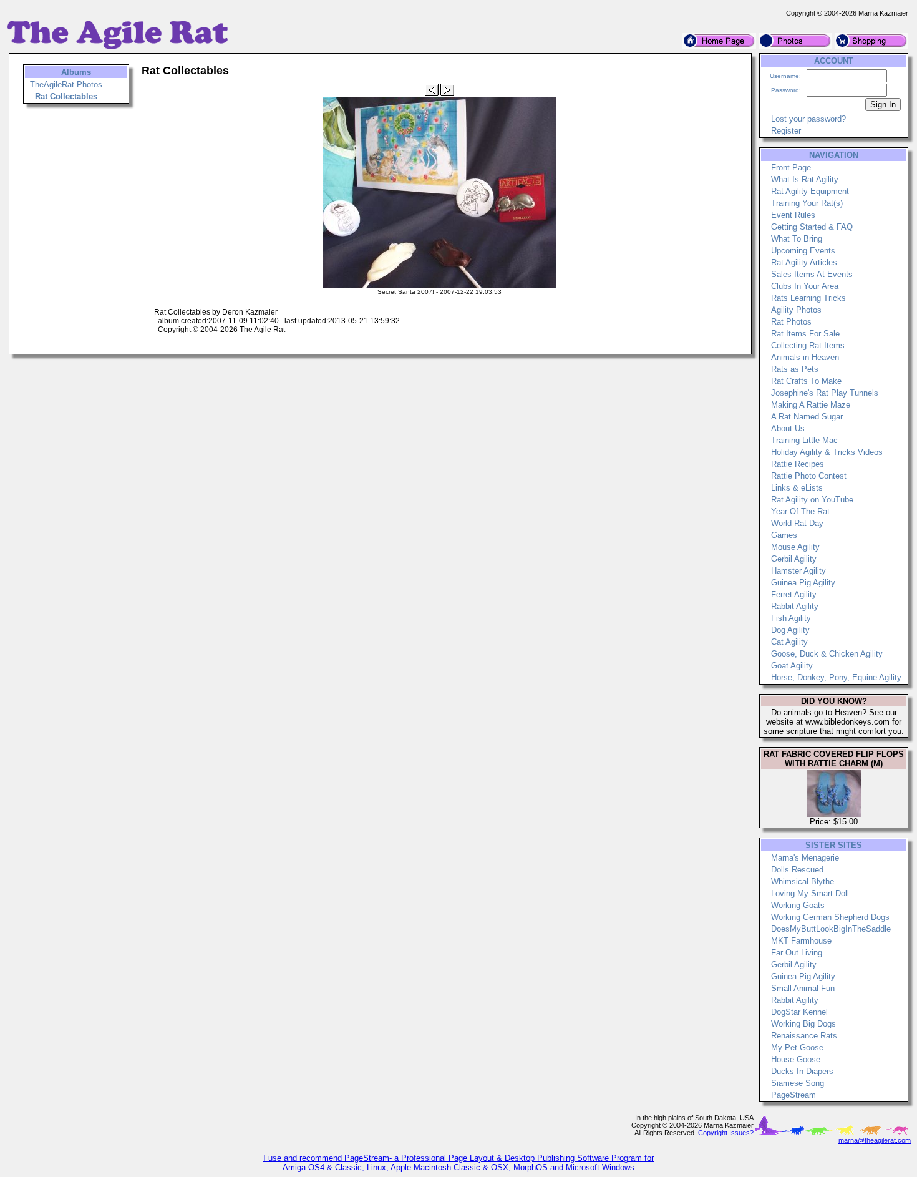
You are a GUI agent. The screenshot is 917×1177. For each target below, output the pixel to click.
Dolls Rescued (797, 869)
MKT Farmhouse (801, 940)
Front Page (791, 167)
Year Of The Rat (800, 511)
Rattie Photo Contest (809, 476)
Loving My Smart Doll (810, 893)
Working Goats (798, 905)
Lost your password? (808, 119)
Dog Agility (790, 630)
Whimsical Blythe (802, 881)
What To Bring (796, 238)
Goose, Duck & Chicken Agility (827, 653)
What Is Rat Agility (804, 179)
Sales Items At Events (812, 274)
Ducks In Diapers (802, 1071)
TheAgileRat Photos (66, 84)
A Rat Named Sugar (807, 416)
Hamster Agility (798, 570)
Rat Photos (791, 321)
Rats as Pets (794, 369)
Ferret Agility (794, 594)
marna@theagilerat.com (874, 1140)
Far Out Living (796, 952)
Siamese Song (797, 1083)
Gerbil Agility (794, 559)
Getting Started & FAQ (812, 227)
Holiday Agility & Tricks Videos (827, 452)
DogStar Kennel (799, 1012)
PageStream (793, 1095)
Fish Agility (791, 618)
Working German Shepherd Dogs (830, 917)
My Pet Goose (797, 1047)
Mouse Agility (795, 547)
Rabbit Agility (794, 606)
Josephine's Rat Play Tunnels (824, 393)
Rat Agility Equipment (810, 191)
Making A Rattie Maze (810, 404)
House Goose (795, 1059)
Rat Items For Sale (805, 333)
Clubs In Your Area (804, 286)
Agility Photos (796, 310)
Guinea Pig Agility (803, 582)
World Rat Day (797, 523)
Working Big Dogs (803, 1023)
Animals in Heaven (805, 357)
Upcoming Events (803, 250)
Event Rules (793, 215)
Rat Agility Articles (804, 262)
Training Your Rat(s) (807, 203)
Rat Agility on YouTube (812, 499)
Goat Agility (792, 665)
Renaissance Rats (804, 1035)
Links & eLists (797, 487)
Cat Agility (789, 642)
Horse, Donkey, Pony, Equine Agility (836, 677)
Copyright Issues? (726, 1132)
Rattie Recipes (797, 464)
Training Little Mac (804, 440)
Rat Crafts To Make (806, 381)
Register (786, 130)
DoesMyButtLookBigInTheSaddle (831, 929)
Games (784, 535)
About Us (788, 428)
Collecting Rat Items (808, 345)
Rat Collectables (66, 96)
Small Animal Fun (803, 988)
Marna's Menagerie (805, 857)
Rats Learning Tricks (808, 298)
